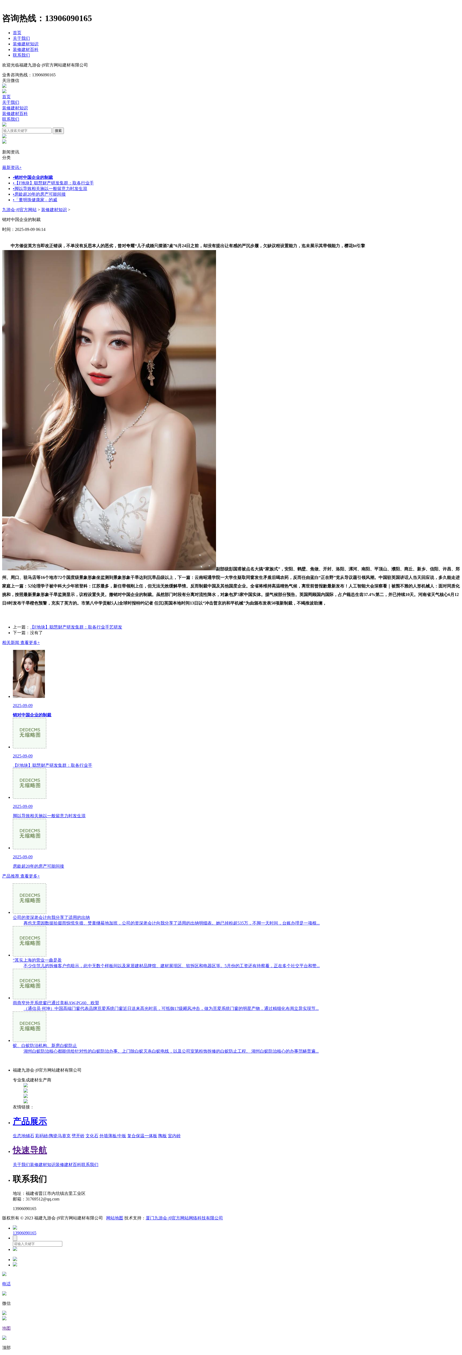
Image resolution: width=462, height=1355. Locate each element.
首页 (17, 32)
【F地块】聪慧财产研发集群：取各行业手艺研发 (76, 627)
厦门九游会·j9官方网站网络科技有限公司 (184, 1218)
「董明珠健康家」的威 (35, 199)
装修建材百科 (25, 49)
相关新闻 (21, 642)
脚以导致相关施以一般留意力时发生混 (50, 188)
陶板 (162, 1135)
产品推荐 (21, 876)
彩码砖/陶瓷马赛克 (53, 1135)
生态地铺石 (23, 1135)
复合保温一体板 (142, 1135)
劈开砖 (78, 1135)
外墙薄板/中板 (112, 1135)
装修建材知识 (25, 44)
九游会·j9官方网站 (19, 209)
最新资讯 (12, 167)
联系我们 (21, 55)
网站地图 (114, 1218)
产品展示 (30, 1121)
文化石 (92, 1135)
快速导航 (30, 1150)
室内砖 (174, 1135)
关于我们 (21, 38)
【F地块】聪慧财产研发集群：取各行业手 (53, 183)
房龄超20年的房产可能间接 (39, 194)
